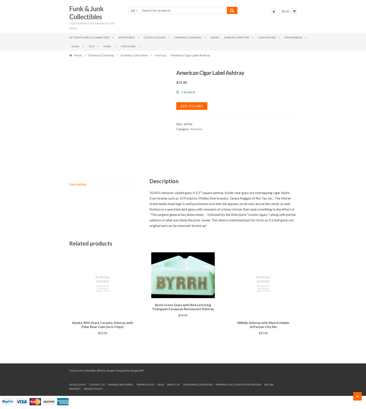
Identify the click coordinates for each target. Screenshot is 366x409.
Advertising (126, 37)
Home (78, 55)
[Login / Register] (273, 11)
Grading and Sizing (120, 384)
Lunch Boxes (267, 37)
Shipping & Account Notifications (238, 384)
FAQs (161, 384)
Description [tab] (77, 184)
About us (173, 384)
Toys (91, 46)
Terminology (145, 384)
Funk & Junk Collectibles (86, 12)
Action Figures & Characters (89, 37)
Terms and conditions (197, 384)
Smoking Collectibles (134, 55)
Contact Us (97, 384)
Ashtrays (161, 55)
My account (77, 384)
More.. (107, 46)
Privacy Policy (93, 388)
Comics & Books (154, 37)
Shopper (111, 370)
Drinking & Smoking (188, 37)
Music (76, 46)
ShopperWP (136, 370)
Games (215, 37)
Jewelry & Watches (236, 37)
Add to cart (191, 106)
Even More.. (129, 46)
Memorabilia (293, 37)
